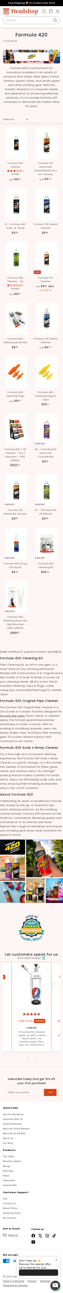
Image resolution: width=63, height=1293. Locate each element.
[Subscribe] (50, 1092)
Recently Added (12, 1161)
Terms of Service (13, 1281)
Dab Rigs (8, 1170)
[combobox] (31, 20)
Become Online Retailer (16, 1128)
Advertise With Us (13, 1119)
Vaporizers (9, 1180)
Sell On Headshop (13, 1114)
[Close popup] (57, 1260)
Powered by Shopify (15, 1285)
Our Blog (8, 1143)
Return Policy (10, 1208)
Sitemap (45, 1281)
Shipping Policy (12, 1212)
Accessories (10, 1185)
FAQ (5, 1198)
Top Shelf (8, 1156)
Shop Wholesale (12, 1123)
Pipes (6, 1175)
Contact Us (9, 1203)
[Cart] (50, 11)
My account (9, 1217)
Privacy (32, 1281)
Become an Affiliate (14, 1133)
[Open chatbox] (55, 1286)
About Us (8, 1138)
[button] (15, 171)
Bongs (6, 1166)
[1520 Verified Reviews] (31, 942)
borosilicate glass (12, 716)
